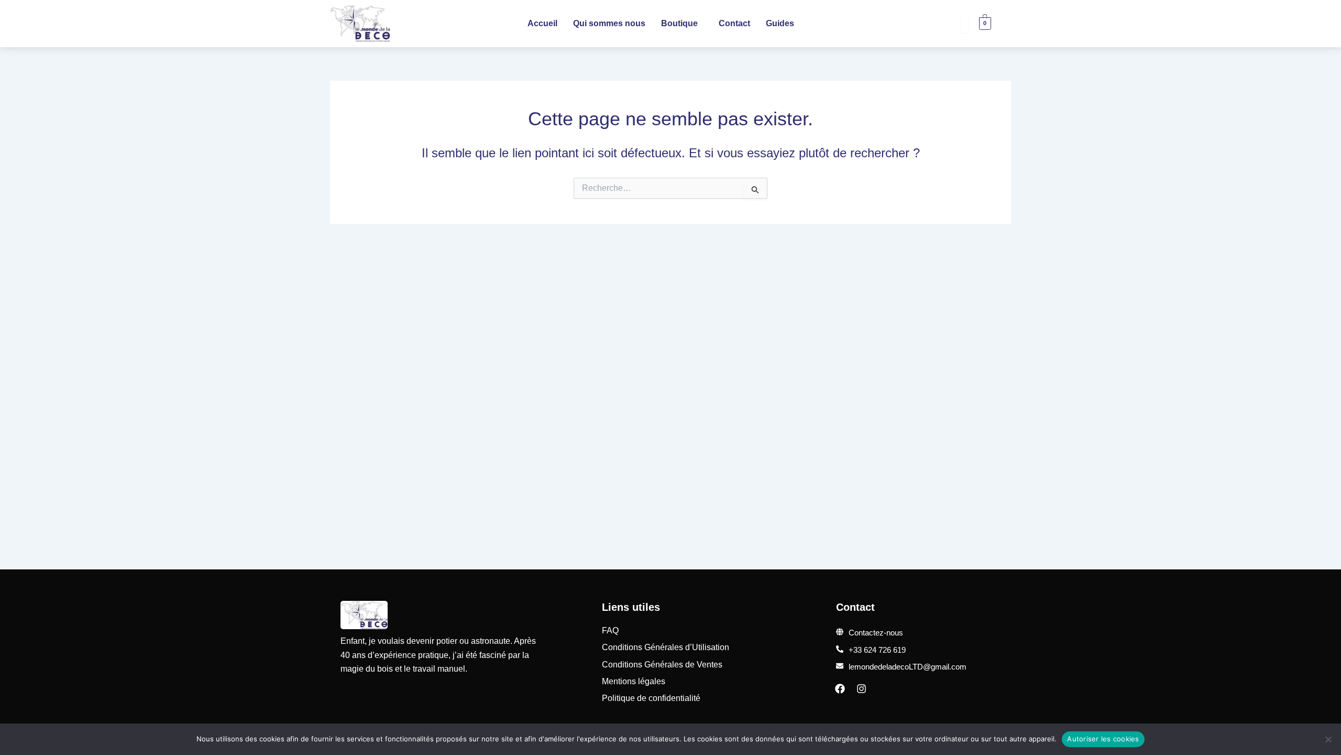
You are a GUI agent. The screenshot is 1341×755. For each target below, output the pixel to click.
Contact (734, 23)
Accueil (542, 23)
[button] (682, 24)
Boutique (679, 23)
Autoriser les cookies (1103, 739)
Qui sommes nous (609, 23)
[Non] (1328, 739)
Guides (780, 23)
